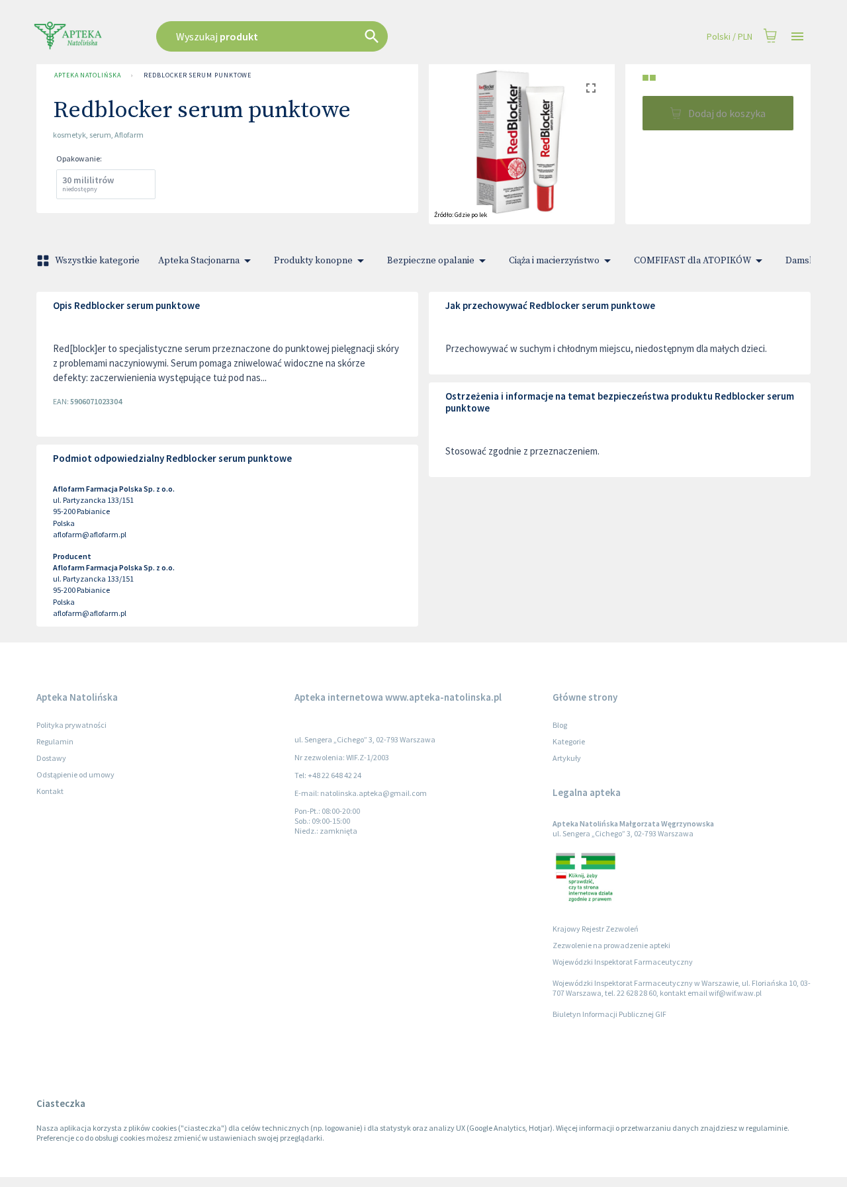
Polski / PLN (729, 36)
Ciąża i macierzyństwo (554, 261)
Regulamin (54, 741)
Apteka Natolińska (87, 75)
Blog (560, 725)
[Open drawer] (797, 37)
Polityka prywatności (71, 725)
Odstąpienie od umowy (75, 774)
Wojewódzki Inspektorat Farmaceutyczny (623, 962)
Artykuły (567, 758)
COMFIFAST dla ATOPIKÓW (692, 261)
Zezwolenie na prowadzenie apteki (611, 945)
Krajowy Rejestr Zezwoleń (596, 929)
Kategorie (569, 741)
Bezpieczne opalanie (430, 261)
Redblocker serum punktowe (197, 75)
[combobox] (338, 36)
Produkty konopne (313, 261)
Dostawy (51, 758)
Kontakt (50, 791)
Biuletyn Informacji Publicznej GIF (609, 1014)
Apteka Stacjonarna (199, 261)
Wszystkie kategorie (97, 261)
